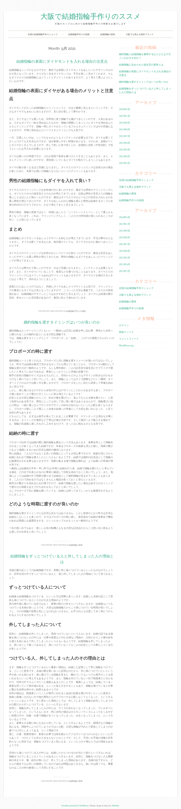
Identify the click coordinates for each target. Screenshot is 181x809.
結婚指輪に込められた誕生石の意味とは (141, 64)
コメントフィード (129, 338)
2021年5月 (124, 149)
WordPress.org (126, 345)
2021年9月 (124, 122)
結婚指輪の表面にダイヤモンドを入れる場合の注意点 (62, 61)
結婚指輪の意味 (107, 34)
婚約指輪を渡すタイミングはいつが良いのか (62, 322)
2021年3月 (124, 163)
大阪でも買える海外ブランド (139, 34)
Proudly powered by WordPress (75, 805)
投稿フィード (126, 332)
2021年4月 (124, 156)
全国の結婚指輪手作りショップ (42, 34)
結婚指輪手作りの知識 (78, 34)
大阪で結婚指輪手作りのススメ (90, 16)
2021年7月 (124, 136)
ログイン (124, 325)
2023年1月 (124, 116)
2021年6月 (124, 142)
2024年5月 (124, 109)
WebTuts (115, 805)
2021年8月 (124, 129)
